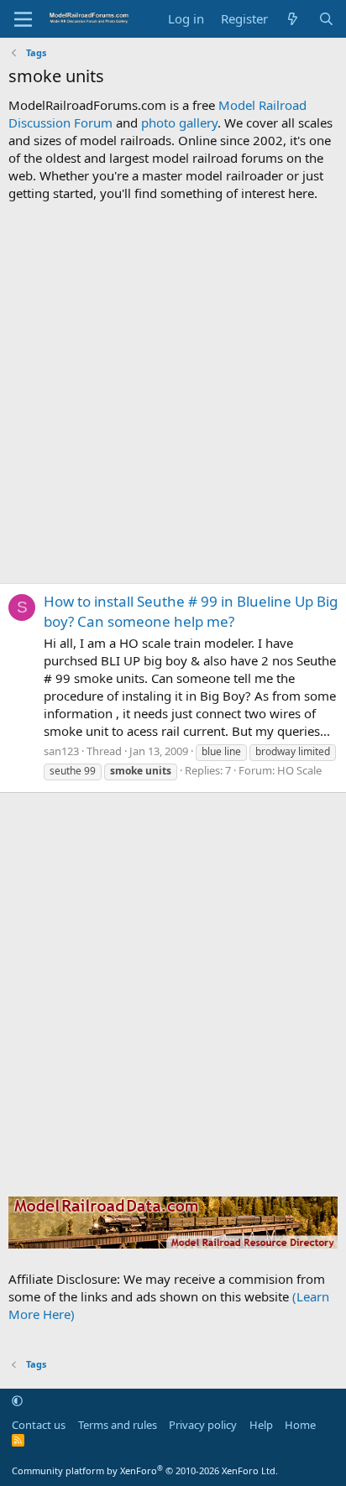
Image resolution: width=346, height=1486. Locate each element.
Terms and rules (117, 1424)
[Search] (326, 18)
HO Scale (299, 770)
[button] (17, 1401)
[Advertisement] (173, 393)
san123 (61, 751)
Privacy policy (203, 1424)
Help (261, 1424)
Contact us (39, 1424)
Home (300, 1424)
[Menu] (23, 19)
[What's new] (292, 18)
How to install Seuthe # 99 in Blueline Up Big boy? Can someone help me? (191, 611)
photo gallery (179, 122)
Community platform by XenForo (145, 1470)
